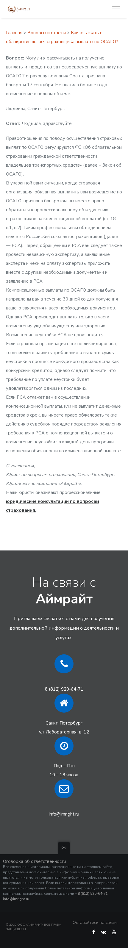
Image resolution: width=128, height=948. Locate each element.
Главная (14, 33)
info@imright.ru (64, 814)
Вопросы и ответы (46, 33)
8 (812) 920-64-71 (64, 689)
